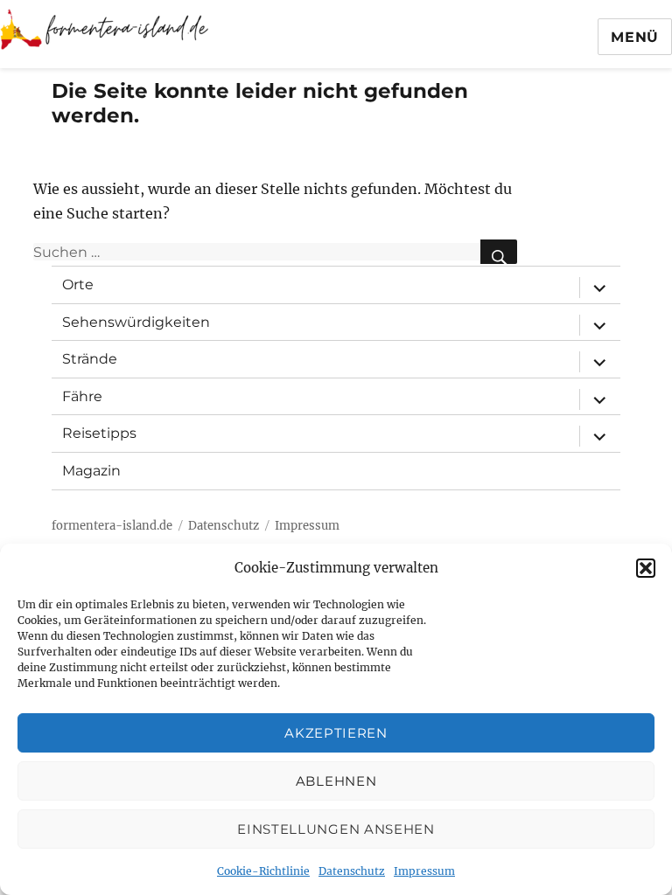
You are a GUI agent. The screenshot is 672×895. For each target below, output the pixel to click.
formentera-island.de (112, 525)
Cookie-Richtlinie (263, 871)
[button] (645, 568)
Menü (635, 37)
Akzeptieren (336, 733)
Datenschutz (351, 871)
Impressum (424, 871)
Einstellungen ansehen (336, 829)
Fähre (82, 396)
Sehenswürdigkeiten (136, 322)
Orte (78, 284)
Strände (89, 358)
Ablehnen (336, 781)
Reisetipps (99, 433)
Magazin (91, 470)
